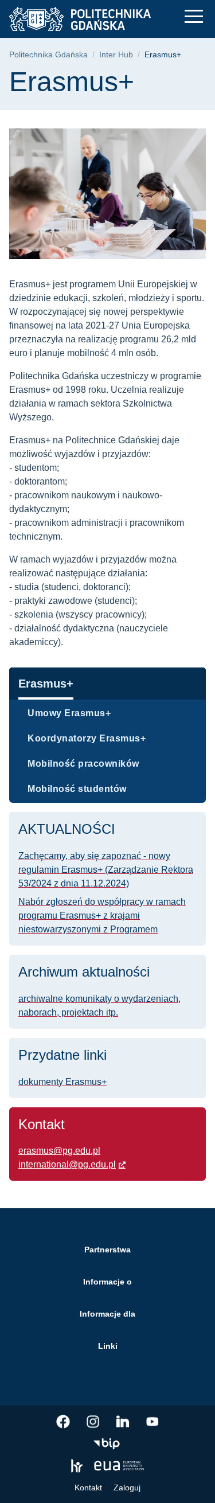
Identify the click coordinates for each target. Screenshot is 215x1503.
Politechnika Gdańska (48, 54)
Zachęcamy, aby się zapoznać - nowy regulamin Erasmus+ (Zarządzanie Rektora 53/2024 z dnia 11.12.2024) (105, 869)
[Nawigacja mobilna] (194, 16)
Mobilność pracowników (83, 763)
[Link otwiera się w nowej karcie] (63, 1421)
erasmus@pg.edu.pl (59, 1150)
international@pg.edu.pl (67, 1164)
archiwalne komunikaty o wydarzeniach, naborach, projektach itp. (99, 1005)
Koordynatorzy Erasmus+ (87, 738)
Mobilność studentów (77, 789)
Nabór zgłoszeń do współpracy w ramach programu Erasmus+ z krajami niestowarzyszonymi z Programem (102, 915)
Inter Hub (116, 54)
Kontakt (88, 1487)
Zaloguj (127, 1487)
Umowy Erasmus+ (69, 713)
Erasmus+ (45, 683)
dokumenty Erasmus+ (62, 1082)
